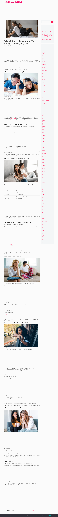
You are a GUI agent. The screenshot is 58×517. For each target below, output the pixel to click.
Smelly (43, 195)
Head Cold (43, 120)
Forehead (43, 112)
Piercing (43, 171)
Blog (43, 68)
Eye (42, 97)
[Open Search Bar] (52, 5)
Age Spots (43, 53)
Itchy (43, 138)
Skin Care (43, 191)
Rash (43, 179)
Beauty (43, 59)
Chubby (43, 88)
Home (43, 130)
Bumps (43, 76)
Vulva (43, 233)
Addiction (43, 50)
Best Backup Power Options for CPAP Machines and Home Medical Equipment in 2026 (47, 35)
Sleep (43, 194)
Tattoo (43, 210)
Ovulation (43, 165)
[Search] (52, 22)
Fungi (43, 114)
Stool (43, 204)
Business (43, 79)
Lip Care (43, 145)
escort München (13, 118)
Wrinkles (43, 241)
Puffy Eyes (43, 177)
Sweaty (43, 207)
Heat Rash (43, 127)
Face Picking (44, 102)
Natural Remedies (45, 156)
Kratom (43, 141)
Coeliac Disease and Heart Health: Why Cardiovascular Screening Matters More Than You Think (47, 29)
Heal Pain (43, 121)
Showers (43, 189)
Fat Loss (43, 103)
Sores (43, 197)
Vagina (43, 229)
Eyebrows (43, 99)
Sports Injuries (44, 198)
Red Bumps (44, 182)
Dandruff (43, 91)
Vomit (43, 232)
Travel (43, 218)
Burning (43, 77)
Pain (42, 167)
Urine (43, 224)
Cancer (43, 80)
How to (43, 132)
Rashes (43, 180)
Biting (43, 62)
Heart (43, 124)
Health (43, 123)
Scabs (43, 185)
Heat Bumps (44, 126)
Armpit (43, 56)
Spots (43, 200)
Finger (43, 106)
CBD (43, 83)
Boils (43, 71)
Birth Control (44, 61)
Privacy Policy (32, 510)
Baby (43, 58)
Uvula (43, 227)
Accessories (44, 47)
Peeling (43, 168)
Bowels (43, 73)
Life (42, 142)
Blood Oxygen (44, 70)
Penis (43, 170)
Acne (43, 49)
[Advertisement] (29, 12)
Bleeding (43, 65)
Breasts (43, 74)
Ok (49, 515)
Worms (43, 239)
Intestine (43, 136)
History (43, 129)
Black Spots (44, 64)
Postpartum (44, 173)
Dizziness (43, 94)
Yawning (43, 242)
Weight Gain (44, 235)
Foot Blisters (44, 111)
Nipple (43, 159)
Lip (42, 144)
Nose (43, 162)
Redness (43, 183)
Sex (42, 188)
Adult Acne (43, 52)
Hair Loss (43, 117)
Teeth (43, 212)
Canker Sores (44, 82)
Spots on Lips (44, 201)
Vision (43, 230)
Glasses (43, 115)
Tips (42, 215)
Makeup (43, 150)
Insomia (43, 135)
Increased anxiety (9, 244)
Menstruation (44, 153)
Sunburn (43, 206)
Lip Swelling (44, 147)
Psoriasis (43, 176)
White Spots (44, 238)
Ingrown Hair (44, 133)
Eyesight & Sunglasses (45, 100)
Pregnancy (43, 174)
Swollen (43, 209)
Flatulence (43, 109)
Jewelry (43, 139)
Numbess (43, 164)
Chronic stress (8, 314)
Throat (43, 213)
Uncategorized (44, 221)
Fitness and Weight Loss (46, 108)
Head (43, 118)
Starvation (43, 203)
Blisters (43, 67)
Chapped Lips (44, 85)
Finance (43, 105)
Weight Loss (44, 236)
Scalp (43, 186)
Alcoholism (44, 55)
